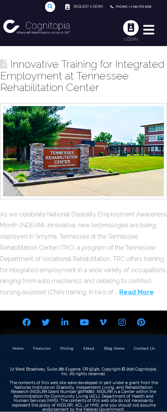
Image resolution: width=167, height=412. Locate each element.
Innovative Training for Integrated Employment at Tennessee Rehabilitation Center (82, 75)
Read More (136, 292)
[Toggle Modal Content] (50, 7)
